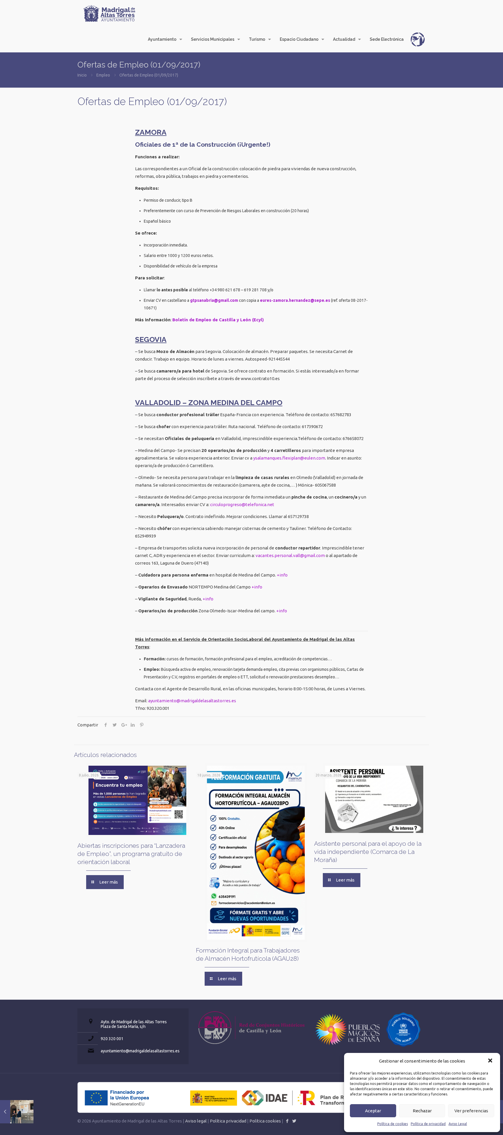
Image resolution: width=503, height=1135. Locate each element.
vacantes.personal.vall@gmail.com (290, 555)
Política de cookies (392, 1124)
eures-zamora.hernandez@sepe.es (295, 300)
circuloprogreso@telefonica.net (242, 504)
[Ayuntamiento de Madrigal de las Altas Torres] (109, 13)
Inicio (82, 75)
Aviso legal (196, 1120)
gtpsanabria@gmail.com (214, 300)
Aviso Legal (458, 1124)
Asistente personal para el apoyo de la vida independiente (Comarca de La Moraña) (367, 851)
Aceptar (373, 1110)
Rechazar (422, 1110)
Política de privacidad (428, 1124)
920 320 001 (112, 1038)
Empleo (103, 75)
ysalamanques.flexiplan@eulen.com (289, 457)
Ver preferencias (471, 1110)
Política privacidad (228, 1120)
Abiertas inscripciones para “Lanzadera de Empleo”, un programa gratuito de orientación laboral (131, 854)
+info (282, 574)
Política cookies (265, 1120)
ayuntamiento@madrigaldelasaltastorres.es (192, 700)
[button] (490, 1061)
